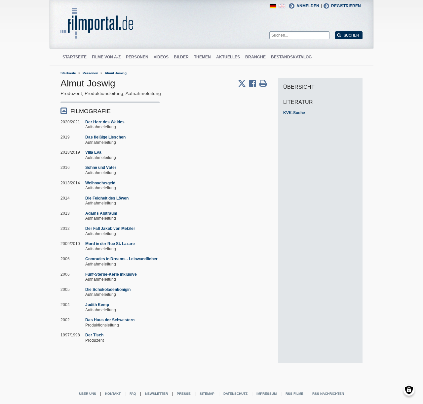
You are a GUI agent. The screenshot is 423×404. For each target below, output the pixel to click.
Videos (161, 57)
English (282, 6)
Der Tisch (94, 335)
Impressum (266, 393)
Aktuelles (228, 57)
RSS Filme (294, 393)
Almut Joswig (116, 73)
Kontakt (113, 393)
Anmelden (307, 6)
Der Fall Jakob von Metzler (110, 228)
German (273, 6)
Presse (184, 393)
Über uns (87, 393)
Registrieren (346, 6)
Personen (137, 57)
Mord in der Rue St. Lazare (110, 243)
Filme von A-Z (106, 57)
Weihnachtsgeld (100, 183)
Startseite (74, 57)
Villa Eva (93, 152)
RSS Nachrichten (328, 393)
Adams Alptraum (101, 213)
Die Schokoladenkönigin (108, 289)
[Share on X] (243, 83)
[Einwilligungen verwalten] (409, 390)
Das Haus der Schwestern (110, 320)
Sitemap (207, 393)
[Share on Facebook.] (254, 83)
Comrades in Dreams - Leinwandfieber (121, 259)
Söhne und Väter (100, 167)
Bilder (181, 57)
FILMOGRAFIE (90, 111)
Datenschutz (235, 393)
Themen (202, 57)
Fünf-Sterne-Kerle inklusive (111, 274)
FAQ (133, 393)
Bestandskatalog (291, 57)
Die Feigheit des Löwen (107, 198)
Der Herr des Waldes (105, 122)
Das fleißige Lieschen (105, 137)
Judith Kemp (97, 304)
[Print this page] (263, 83)
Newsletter (156, 393)
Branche (255, 57)
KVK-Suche (294, 112)
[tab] (110, 111)
